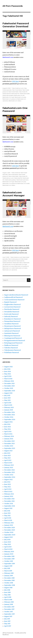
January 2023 (8, 467)
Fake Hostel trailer (13, 91)
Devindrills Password (11, 312)
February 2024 (9, 436)
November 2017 (9, 609)
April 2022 (7, 489)
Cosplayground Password (13, 338)
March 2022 (8, 491)
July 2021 (7, 511)
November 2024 (9, 415)
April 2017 (7, 626)
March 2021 (8, 520)
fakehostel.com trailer (21, 268)
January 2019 (8, 575)
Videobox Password (11, 348)
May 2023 (7, 458)
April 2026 (7, 376)
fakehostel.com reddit (23, 183)
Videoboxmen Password (12, 350)
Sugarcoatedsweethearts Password (16, 295)
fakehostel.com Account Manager (14, 194)
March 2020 (8, 549)
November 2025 (9, 386)
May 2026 (7, 374)
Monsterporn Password (12, 326)
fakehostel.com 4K (19, 95)
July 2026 (7, 369)
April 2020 (8, 547)
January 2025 (8, 410)
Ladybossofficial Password (13, 297)
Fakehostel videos (18, 262)
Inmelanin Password (11, 333)
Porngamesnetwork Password (14, 340)
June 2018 (7, 592)
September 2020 (9, 535)
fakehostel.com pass (20, 97)
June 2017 (7, 621)
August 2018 (8, 587)
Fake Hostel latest (17, 90)
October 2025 (8, 388)
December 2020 (9, 527)
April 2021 (7, 518)
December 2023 (9, 441)
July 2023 (7, 453)
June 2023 (7, 455)
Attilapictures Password (12, 328)
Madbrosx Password (11, 345)
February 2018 (9, 602)
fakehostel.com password (10, 99)
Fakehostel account (8, 178)
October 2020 (8, 532)
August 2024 (8, 422)
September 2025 (9, 391)
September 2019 (9, 563)
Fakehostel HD (15, 93)
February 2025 (9, 407)
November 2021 (9, 501)
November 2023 (9, 443)
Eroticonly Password (11, 314)
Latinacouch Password (12, 331)
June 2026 (7, 371)
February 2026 (9, 381)
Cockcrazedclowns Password (14, 300)
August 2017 (8, 616)
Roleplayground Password (13, 343)
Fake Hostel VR (23, 91)
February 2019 (9, 573)
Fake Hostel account (17, 88)
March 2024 (8, 434)
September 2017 (9, 614)
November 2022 (9, 472)
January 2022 (8, 496)
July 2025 (7, 395)
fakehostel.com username (10, 270)
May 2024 (7, 429)
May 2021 (7, 515)
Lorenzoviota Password (12, 307)
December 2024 (9, 412)
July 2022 (7, 482)
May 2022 (7, 487)
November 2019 (9, 559)
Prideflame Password (11, 352)
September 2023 (9, 448)
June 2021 (7, 513)
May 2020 (7, 544)
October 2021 (8, 503)
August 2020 (8, 537)
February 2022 (9, 494)
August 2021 (8, 508)
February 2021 (9, 523)
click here (15, 81)
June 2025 (7, 398)
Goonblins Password (11, 324)
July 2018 (7, 590)
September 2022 (9, 477)
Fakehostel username (22, 180)
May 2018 (7, 595)
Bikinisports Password (12, 336)
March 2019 (8, 571)
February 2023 (9, 465)
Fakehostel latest (7, 262)
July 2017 (7, 619)
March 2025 (8, 405)
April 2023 (7, 460)
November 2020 (9, 530)
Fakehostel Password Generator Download (16, 25)
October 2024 (8, 417)
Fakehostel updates (8, 95)
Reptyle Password (10, 302)
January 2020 (8, 554)
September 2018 (9, 585)
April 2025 (7, 403)
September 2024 (9, 419)
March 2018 (8, 599)
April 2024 (7, 431)
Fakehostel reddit (25, 93)
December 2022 (9, 470)
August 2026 (8, 366)
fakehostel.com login (8, 97)
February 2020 (9, 551)
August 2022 (8, 479)
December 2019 (9, 556)
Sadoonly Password (11, 316)
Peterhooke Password (11, 309)
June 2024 (7, 427)
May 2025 (7, 400)
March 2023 (8, 463)
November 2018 (9, 580)
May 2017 (7, 623)
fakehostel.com (8, 226)
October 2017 (8, 611)
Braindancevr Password (12, 319)
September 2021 (9, 506)
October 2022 (8, 475)
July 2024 (7, 424)
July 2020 (7, 539)
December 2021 (9, 499)
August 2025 (8, 393)
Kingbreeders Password (12, 304)
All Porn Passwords (13, 6)
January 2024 (8, 439)
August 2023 (8, 451)
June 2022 (7, 484)
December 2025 (9, 383)
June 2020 (7, 542)
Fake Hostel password (14, 259)
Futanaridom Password (12, 321)
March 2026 (8, 379)
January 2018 (8, 604)
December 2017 (9, 607)
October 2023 (8, 446)
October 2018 (8, 583)
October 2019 (8, 561)
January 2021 (8, 525)
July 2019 (7, 568)
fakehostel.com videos (15, 100)
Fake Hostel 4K (16, 172)
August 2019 (8, 566)
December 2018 (9, 578)
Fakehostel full (6, 93)
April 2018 (7, 597)
